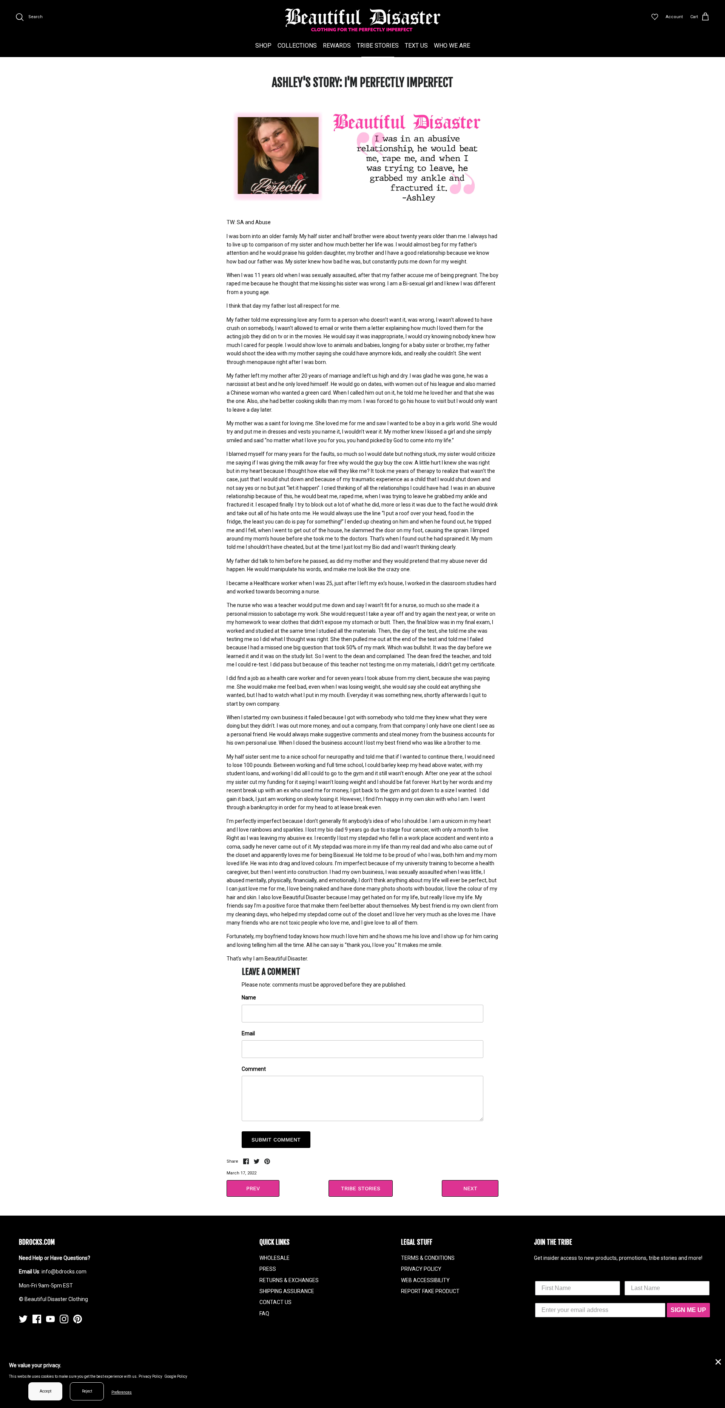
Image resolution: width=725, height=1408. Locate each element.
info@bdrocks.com (64, 1272)
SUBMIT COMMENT (276, 1140)
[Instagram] (64, 1319)
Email (248, 1033)
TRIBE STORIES (378, 45)
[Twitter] (23, 1319)
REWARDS (337, 45)
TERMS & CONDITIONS (428, 1258)
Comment (254, 1069)
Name (249, 997)
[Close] (717, 1361)
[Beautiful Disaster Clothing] (362, 20)
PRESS (267, 1269)
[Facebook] (36, 1319)
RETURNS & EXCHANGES (289, 1280)
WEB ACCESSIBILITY (425, 1280)
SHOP (263, 45)
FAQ (264, 1313)
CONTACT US (275, 1302)
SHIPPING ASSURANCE (286, 1291)
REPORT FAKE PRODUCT (430, 1291)
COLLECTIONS (297, 45)
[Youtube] (50, 1319)
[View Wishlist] (655, 17)
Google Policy (175, 1376)
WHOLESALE (274, 1258)
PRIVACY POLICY (421, 1269)
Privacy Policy (150, 1376)
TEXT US (416, 45)
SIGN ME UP (688, 1310)
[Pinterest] (77, 1319)
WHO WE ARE (452, 45)
